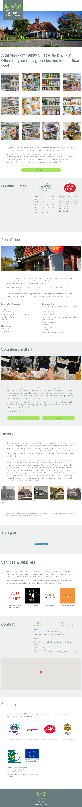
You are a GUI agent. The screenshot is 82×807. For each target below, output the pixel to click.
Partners (78, 7)
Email (59, 418)
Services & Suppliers (75, 4)
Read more (41, 170)
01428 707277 (39, 625)
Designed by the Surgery (41, 804)
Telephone (23, 418)
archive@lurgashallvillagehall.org (32, 515)
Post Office (49, 4)
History (66, 4)
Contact (72, 7)
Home (34, 4)
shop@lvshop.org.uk (66, 625)
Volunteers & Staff (58, 4)
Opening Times (41, 4)
